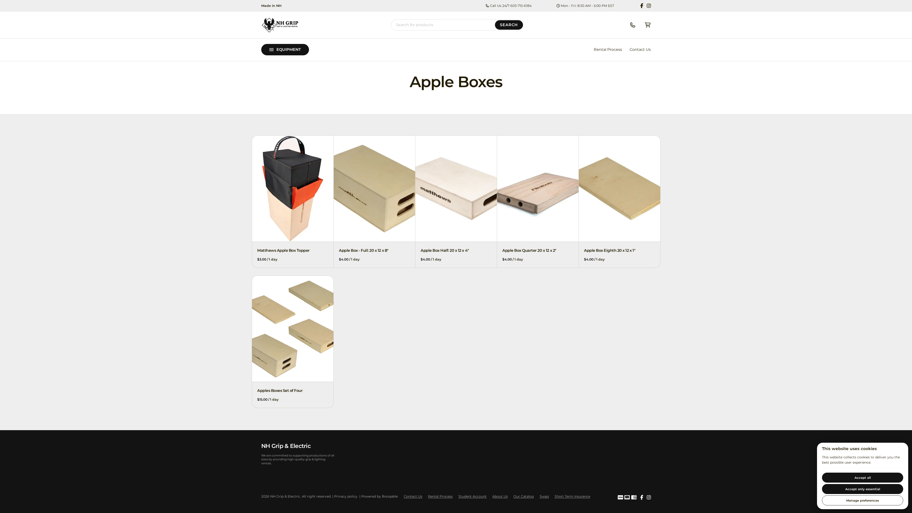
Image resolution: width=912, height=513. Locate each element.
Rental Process (608, 49)
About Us (500, 496)
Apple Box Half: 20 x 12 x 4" (445, 250)
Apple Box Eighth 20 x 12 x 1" (609, 250)
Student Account (472, 496)
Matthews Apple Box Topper (283, 250)
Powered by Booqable (379, 496)
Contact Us (640, 49)
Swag (544, 496)
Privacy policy (345, 496)
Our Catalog (523, 496)
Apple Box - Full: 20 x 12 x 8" (364, 250)
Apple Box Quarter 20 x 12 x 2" (529, 250)
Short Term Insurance (572, 496)
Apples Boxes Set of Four (280, 390)
